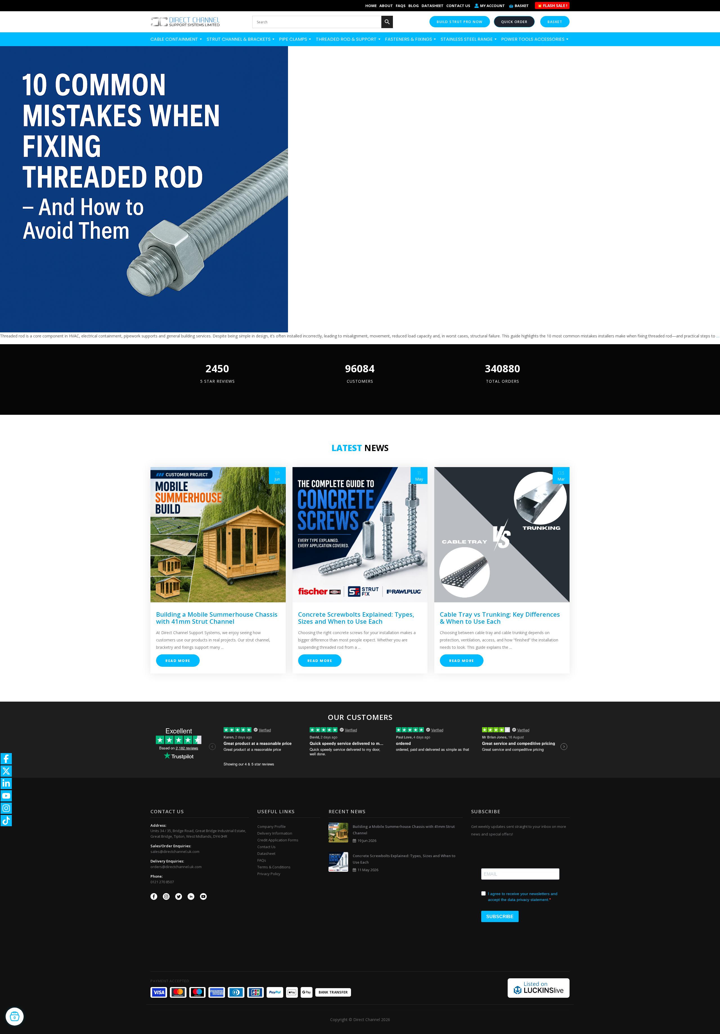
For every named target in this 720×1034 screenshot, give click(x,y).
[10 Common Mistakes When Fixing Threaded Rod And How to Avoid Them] (144, 188)
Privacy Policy (268, 873)
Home (371, 5)
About (386, 5)
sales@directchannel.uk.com (174, 851)
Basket (522, 5)
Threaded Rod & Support (347, 39)
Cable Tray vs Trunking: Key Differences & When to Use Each (500, 617)
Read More (177, 660)
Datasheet (433, 5)
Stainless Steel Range (467, 39)
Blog (413, 5)
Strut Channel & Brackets (239, 39)
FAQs (401, 5)
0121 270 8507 (162, 881)
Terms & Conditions (274, 866)
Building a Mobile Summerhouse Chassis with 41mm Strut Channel (217, 617)
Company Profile (271, 826)
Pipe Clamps (293, 39)
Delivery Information (274, 833)
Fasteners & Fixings (409, 39)
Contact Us (458, 5)
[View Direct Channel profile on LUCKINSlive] (539, 987)
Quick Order (514, 21)
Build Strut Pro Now (460, 21)
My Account (492, 5)
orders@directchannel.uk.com (176, 866)
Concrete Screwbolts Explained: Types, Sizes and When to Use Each (356, 617)
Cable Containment (174, 39)
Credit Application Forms (277, 839)
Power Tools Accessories (533, 39)
